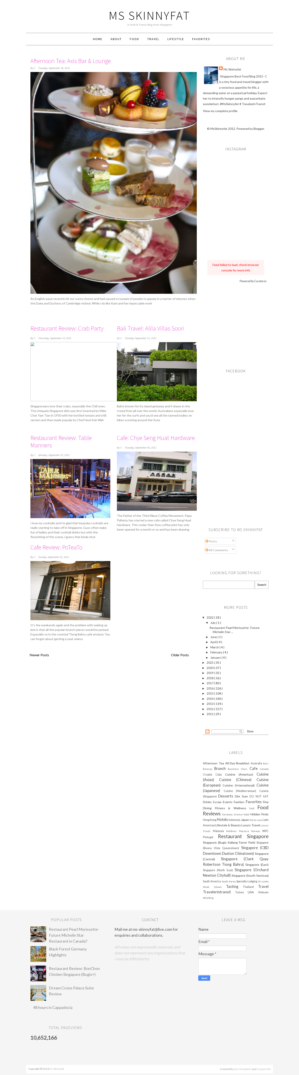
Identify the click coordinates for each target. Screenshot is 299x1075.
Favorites (201, 39)
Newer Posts (39, 655)
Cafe (255, 768)
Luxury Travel (250, 825)
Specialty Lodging (247, 881)
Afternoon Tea (214, 763)
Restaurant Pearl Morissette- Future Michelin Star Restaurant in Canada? (74, 935)
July (213, 623)
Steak (208, 886)
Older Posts (180, 655)
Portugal (210, 837)
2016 (210, 688)
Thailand (250, 887)
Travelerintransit (219, 892)
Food (134, 39)
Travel (153, 39)
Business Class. (239, 768)
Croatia (209, 774)
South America (212, 881)
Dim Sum (242, 796)
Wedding (208, 897)
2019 (210, 673)
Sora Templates (243, 1069)
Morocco (245, 831)
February (216, 652)
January (216, 657)
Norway (256, 831)
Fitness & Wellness (232, 808)
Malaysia (219, 831)
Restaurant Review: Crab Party (67, 328)
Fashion (240, 802)
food (253, 808)
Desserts (226, 796)
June (214, 637)
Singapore (258, 836)
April (213, 642)
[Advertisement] (236, 324)
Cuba (220, 774)
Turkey (241, 892)
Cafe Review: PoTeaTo (56, 547)
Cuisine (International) (240, 785)
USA (253, 892)
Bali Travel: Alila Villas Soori (150, 328)
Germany (228, 814)
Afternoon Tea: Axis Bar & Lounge (70, 61)
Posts (212, 541)
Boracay (208, 768)
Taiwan (220, 886)
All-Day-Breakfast (238, 763)
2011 (210, 714)
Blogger (258, 128)
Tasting (234, 886)
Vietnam (263, 892)
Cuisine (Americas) (241, 774)
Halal (247, 814)
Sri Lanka (263, 881)
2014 (210, 698)
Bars (266, 763)
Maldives (232, 831)
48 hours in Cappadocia (52, 1007)
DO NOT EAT (259, 796)
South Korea (229, 881)
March (215, 647)
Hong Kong (210, 820)
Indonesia (235, 820)
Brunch (221, 768)
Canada (264, 768)
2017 (210, 683)
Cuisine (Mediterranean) (241, 791)
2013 (210, 704)
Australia (257, 763)
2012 (210, 709)
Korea (253, 819)
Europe (218, 802)
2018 (210, 678)
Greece (239, 814)
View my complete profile (220, 111)
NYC (265, 831)
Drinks (208, 802)
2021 (210, 662)
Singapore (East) (257, 864)
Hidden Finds (259, 814)
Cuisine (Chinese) (238, 779)
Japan (245, 820)
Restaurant (232, 836)
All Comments (218, 550)
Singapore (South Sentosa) (250, 875)
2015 (210, 693)
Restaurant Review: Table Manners (61, 441)
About (116, 39)
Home (97, 39)
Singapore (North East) (219, 870)
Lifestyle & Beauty (228, 825)
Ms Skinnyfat (149, 15)
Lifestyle (175, 39)
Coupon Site (264, 1069)
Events (228, 802)
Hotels (223, 819)
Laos (260, 819)
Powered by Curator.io (253, 281)
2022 (210, 617)
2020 (210, 668)
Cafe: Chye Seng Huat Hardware (156, 438)
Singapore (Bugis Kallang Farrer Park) (230, 842)
